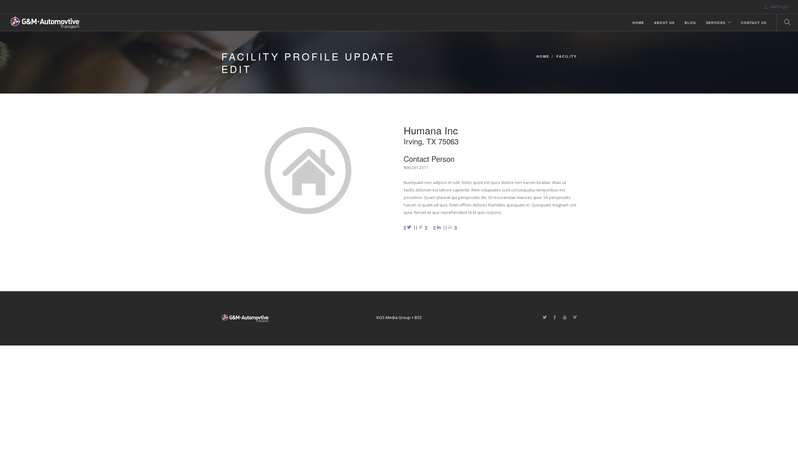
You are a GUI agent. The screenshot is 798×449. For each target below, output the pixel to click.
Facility (566, 56)
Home (638, 22)
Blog (690, 22)
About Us (664, 22)
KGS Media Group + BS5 (399, 317)
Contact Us (754, 22)
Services (715, 22)
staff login (779, 6)
